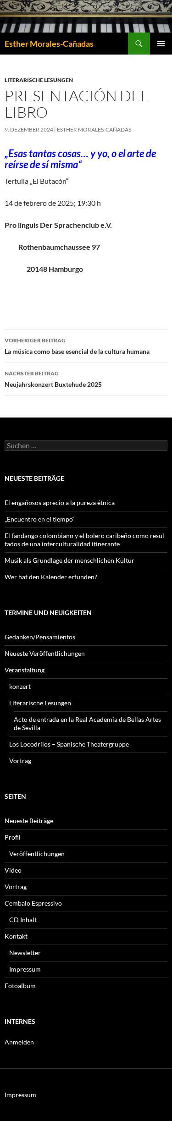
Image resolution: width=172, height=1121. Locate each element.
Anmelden (19, 1042)
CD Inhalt (23, 919)
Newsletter (25, 952)
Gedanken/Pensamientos (40, 637)
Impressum (25, 969)
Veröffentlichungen (37, 853)
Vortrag (20, 760)
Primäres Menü (161, 44)
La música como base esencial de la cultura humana (77, 346)
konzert (20, 686)
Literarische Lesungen (39, 80)
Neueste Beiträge (29, 820)
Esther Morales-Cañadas (49, 43)
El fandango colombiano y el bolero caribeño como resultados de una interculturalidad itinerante (85, 540)
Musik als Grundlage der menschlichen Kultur (69, 560)
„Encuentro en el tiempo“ (40, 519)
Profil (13, 837)
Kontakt (16, 936)
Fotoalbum (20, 985)
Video (13, 870)
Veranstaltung (24, 670)
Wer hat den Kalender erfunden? (51, 577)
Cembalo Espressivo (33, 903)
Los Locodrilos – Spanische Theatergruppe (69, 744)
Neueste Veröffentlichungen (45, 653)
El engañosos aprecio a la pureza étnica (60, 502)
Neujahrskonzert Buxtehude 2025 (53, 379)
